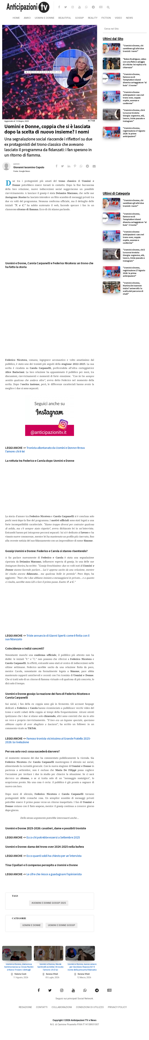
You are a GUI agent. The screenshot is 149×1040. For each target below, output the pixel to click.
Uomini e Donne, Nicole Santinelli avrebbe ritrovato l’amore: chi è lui (50, 967)
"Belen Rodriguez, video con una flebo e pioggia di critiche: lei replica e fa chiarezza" (134, 63)
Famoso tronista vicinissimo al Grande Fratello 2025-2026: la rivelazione (48, 740)
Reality (92, 18)
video (118, 18)
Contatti (42, 1007)
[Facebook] (61, 7)
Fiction (106, 18)
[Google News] (102, 7)
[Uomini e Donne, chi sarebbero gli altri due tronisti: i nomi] (111, 49)
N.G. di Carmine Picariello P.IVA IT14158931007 (74, 1024)
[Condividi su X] (64, 166)
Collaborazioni (62, 1007)
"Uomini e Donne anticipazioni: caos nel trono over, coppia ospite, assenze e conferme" (133, 98)
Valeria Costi (20, 974)
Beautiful (64, 18)
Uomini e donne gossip (61, 925)
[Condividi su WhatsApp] (83, 166)
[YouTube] (81, 7)
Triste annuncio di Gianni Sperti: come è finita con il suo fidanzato (47, 637)
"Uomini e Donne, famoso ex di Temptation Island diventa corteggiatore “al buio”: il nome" (135, 80)
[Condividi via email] (96, 166)
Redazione (25, 1007)
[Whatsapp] (88, 7)
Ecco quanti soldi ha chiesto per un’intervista (54, 856)
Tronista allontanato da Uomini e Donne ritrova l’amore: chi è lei (45, 449)
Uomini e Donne (44, 18)
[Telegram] (95, 7)
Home (16, 18)
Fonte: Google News (21, 171)
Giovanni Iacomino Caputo (28, 167)
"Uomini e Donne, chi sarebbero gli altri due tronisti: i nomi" (133, 48)
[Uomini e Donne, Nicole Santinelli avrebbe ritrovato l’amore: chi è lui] (48, 953)
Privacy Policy (117, 1007)
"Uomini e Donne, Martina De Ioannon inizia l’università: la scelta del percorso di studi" (133, 288)
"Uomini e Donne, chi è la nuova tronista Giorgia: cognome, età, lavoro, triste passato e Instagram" (134, 116)
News (129, 18)
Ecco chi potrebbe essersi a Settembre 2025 (53, 837)
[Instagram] (74, 7)
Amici (27, 18)
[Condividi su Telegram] (89, 166)
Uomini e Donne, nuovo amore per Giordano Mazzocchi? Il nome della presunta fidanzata (82, 967)
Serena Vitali (52, 974)
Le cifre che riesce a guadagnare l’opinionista (54, 874)
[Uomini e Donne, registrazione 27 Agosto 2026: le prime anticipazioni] (111, 132)
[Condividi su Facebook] (58, 166)
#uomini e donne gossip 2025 (49, 903)
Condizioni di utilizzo (90, 1007)
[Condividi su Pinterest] (77, 166)
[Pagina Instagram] (49, 415)
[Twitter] (67, 7)
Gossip (79, 18)
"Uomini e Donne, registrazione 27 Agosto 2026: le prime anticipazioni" (134, 132)
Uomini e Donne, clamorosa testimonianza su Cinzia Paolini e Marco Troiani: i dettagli (18, 967)
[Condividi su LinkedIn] (71, 166)
